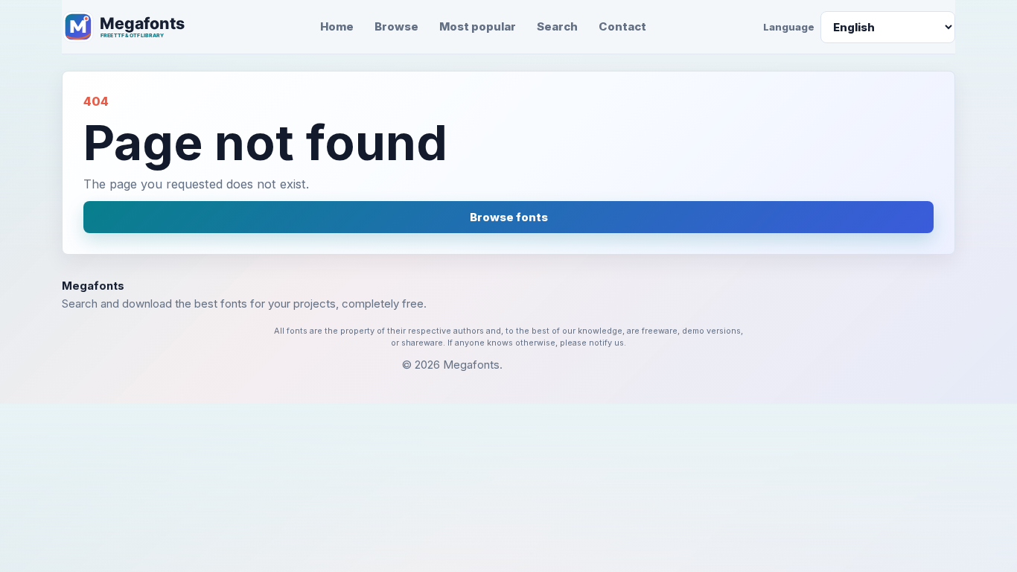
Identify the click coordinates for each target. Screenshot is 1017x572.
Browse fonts (509, 217)
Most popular (477, 26)
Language (788, 27)
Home (337, 26)
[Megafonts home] (132, 26)
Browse (396, 26)
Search (557, 26)
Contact (622, 26)
